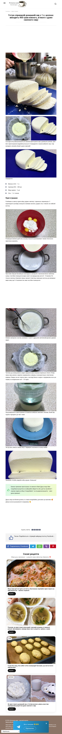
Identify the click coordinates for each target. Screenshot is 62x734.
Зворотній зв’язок (10, 722)
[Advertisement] (31, 39)
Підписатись (30, 728)
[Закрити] (46, 723)
